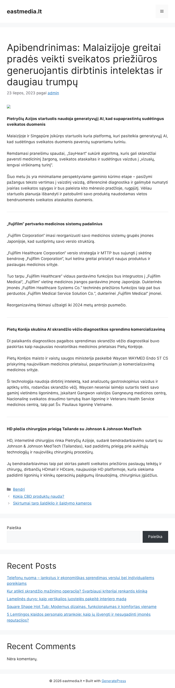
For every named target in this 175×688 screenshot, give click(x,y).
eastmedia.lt (24, 11)
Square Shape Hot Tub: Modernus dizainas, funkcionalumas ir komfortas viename (82, 606)
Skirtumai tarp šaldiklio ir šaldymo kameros (52, 503)
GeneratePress (114, 681)
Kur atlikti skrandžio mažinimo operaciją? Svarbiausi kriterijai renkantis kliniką (77, 591)
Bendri (19, 489)
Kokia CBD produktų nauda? (38, 496)
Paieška (14, 527)
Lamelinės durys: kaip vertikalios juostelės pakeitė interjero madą (66, 599)
